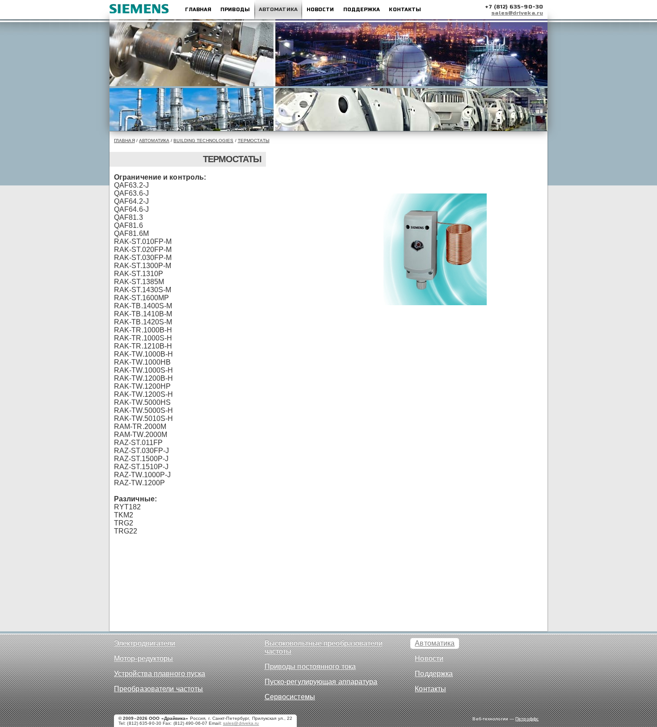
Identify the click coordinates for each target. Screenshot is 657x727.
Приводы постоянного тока (310, 666)
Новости (320, 10)
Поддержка (361, 10)
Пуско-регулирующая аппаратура (321, 681)
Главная (198, 10)
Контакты (405, 10)
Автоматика (278, 10)
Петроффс (527, 718)
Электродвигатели (145, 643)
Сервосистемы (290, 697)
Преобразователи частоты (158, 689)
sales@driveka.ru (517, 13)
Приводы (235, 10)
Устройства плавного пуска (160, 673)
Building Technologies (203, 140)
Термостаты (254, 140)
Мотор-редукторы (143, 658)
